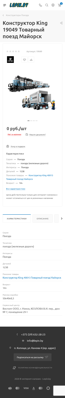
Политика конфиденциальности (35, 367)
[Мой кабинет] (53, 5)
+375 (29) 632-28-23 (33, 334)
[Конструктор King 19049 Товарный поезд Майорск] (33, 93)
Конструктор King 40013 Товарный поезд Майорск (32, 277)
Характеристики (17, 218)
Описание (42, 218)
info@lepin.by (35, 340)
